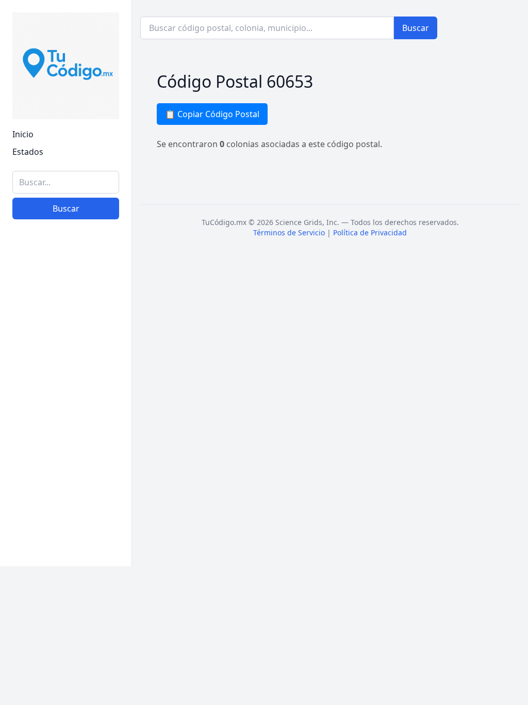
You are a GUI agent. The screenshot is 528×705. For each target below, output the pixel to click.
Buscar (66, 208)
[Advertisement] (65, 399)
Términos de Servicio (289, 232)
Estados (27, 151)
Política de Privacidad (370, 232)
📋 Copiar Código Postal (212, 114)
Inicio (23, 134)
